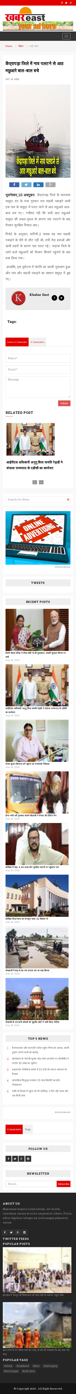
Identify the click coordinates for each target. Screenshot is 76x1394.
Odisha (8, 1365)
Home (9, 46)
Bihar (36, 1365)
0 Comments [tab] (37, 342)
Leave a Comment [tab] (17, 342)
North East (28, 1371)
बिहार (21, 46)
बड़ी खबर (34, 46)
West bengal (11, 1371)
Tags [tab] (28, 1129)
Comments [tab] (14, 1129)
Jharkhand (22, 1365)
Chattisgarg (50, 1365)
